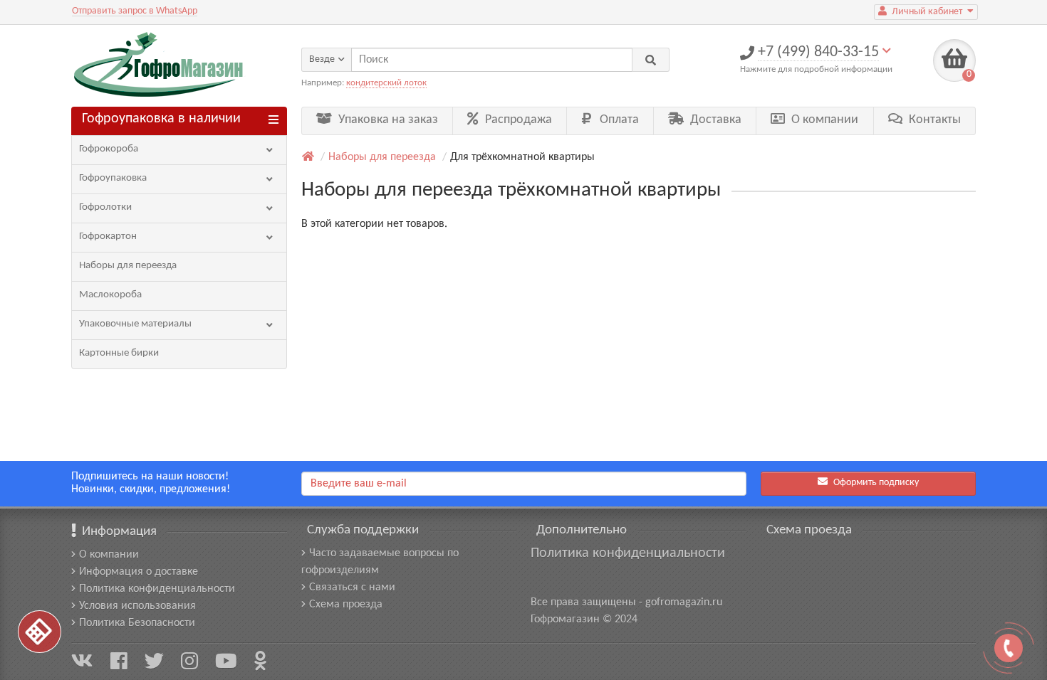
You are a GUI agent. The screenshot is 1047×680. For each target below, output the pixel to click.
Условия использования (137, 606)
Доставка (714, 120)
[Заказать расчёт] (39, 631)
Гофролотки (105, 207)
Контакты (933, 120)
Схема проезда (345, 604)
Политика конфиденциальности (157, 589)
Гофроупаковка (113, 178)
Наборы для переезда (128, 265)
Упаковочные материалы (135, 324)
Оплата (618, 120)
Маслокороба (110, 294)
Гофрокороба (108, 149)
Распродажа (517, 120)
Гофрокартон (108, 236)
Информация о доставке (138, 572)
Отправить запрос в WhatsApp (134, 11)
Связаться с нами (352, 587)
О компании (823, 120)
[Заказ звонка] (1008, 648)
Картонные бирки (119, 353)
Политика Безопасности (137, 623)
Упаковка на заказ (386, 120)
